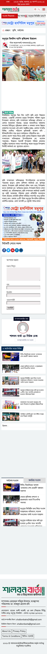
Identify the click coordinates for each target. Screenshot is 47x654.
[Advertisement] (23, 96)
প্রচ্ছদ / (8, 30)
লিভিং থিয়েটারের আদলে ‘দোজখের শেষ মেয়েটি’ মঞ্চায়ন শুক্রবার (31, 355)
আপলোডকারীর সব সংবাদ (25, 340)
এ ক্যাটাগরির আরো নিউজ (12, 348)
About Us (6, 631)
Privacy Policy (19, 631)
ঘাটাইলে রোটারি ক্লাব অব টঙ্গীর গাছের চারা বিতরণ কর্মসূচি (32, 415)
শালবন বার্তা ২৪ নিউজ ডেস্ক (23, 336)
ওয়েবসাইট (11, 300)
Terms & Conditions (11, 636)
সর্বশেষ (20, 30)
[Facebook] (4, 250)
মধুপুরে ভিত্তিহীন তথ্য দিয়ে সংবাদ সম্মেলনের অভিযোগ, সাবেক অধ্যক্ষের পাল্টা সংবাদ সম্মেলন (31, 380)
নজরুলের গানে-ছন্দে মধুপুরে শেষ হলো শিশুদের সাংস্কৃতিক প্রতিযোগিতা (31, 403)
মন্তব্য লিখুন (11, 266)
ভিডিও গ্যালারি (27, 636)
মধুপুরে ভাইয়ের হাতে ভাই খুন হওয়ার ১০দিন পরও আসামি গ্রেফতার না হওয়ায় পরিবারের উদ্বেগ (31, 392)
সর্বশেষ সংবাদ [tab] (12, 480)
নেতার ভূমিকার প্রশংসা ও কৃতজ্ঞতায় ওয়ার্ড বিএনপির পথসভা (31, 367)
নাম (8, 284)
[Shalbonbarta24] (23, 589)
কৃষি (14, 30)
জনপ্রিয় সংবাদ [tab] (34, 480)
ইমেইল (9, 292)
